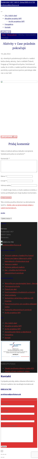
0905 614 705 (29, 2)
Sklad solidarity (10, 295)
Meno (3, 176)
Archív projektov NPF (17, 21)
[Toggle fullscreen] (3, 454)
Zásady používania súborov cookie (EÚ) (19, 368)
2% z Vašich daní (11, 15)
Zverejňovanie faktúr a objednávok (18, 332)
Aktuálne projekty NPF (13, 18)
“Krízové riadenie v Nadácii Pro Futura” (19, 255)
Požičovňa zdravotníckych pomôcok (18, 310)
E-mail (4, 181)
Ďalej (15, 137)
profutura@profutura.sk (10, 5)
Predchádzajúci (6, 137)
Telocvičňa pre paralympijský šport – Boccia (21, 283)
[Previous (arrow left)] (1, 457)
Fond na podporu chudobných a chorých (20, 292)
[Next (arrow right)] (3, 457)
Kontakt (8, 27)
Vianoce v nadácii (11, 264)
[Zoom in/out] (5, 454)
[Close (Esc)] (1, 454)
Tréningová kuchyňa (12, 286)
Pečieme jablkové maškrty (15, 267)
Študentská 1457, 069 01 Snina (12, 2)
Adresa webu (6, 185)
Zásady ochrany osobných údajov (17, 371)
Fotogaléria (9, 24)
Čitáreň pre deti (11, 289)
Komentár (5, 158)
